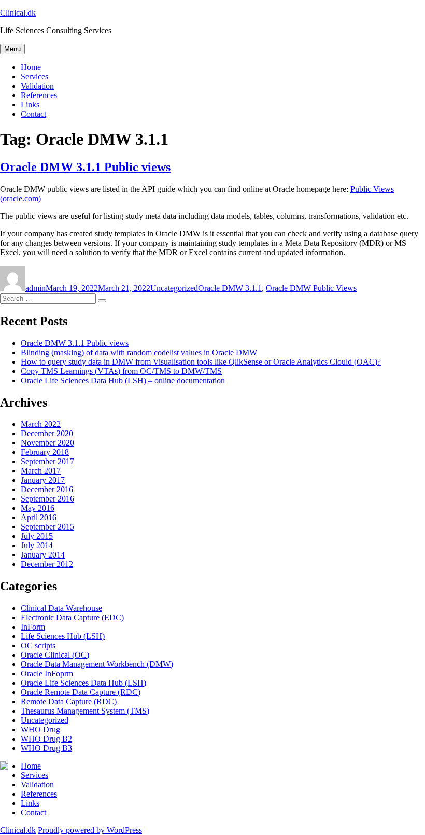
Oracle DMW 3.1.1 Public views (85, 167)
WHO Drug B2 (46, 738)
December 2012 (47, 564)
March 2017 (41, 470)
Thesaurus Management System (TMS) (85, 710)
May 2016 (37, 508)
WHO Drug (40, 729)
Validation (37, 85)
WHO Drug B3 (46, 748)
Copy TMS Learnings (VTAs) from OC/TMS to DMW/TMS (121, 371)
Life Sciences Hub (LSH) (63, 636)
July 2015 (37, 536)
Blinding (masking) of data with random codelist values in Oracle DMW (139, 352)
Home (31, 67)
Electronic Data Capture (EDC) (72, 617)
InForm (33, 626)
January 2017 (43, 480)
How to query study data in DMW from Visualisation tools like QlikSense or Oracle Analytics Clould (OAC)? (201, 361)
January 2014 (43, 554)
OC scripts (38, 645)
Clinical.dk (18, 12)
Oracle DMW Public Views (311, 288)
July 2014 (37, 545)
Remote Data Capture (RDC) (69, 701)
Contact (33, 113)
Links (30, 104)
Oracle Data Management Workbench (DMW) (97, 664)
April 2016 (38, 517)
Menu (12, 49)
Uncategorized (174, 288)
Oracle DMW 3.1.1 (230, 288)
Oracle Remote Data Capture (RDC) (80, 692)
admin (35, 288)
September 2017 (47, 461)
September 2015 (47, 526)
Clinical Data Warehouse (61, 608)
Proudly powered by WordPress (90, 830)
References (39, 95)
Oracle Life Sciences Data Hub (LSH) (83, 682)
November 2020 (47, 442)
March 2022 (41, 424)
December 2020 (47, 433)
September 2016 (47, 498)
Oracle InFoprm (47, 673)
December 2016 (47, 489)
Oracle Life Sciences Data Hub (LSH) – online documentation (123, 380)
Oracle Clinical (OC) (55, 654)
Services (34, 76)
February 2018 (45, 452)
